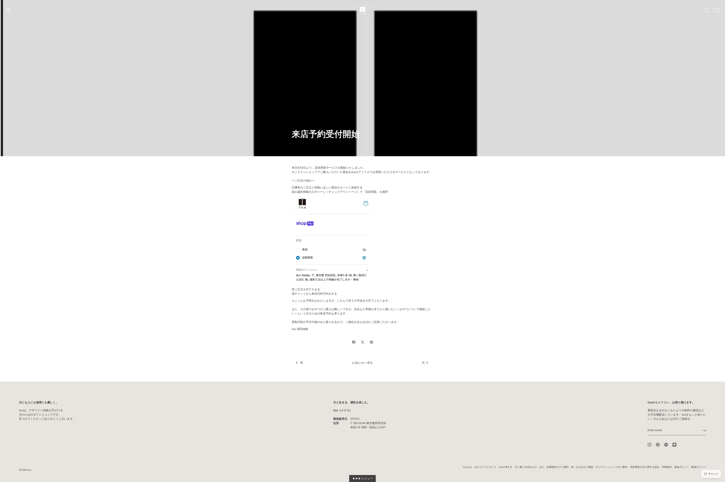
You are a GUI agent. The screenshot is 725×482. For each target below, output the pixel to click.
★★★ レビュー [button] (362, 478)
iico (29, 469)
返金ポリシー (681, 467)
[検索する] (707, 10)
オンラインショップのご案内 (612, 467)
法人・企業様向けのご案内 (554, 467)
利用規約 (667, 467)
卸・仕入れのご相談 (582, 467)
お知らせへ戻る (362, 362)
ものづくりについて (485, 467)
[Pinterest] (658, 444)
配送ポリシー (698, 467)
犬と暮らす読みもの (526, 467)
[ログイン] (704, 430)
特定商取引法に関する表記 (644, 467)
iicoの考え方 (505, 467)
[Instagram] (649, 444)
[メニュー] (8, 10)
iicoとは (467, 467)
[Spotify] (666, 444)
